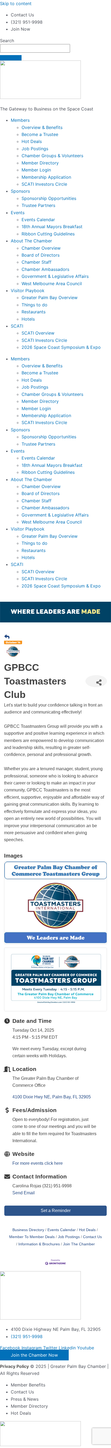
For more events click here (37, 1163)
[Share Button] (96, 681)
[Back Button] (6, 637)
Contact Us (92, 1237)
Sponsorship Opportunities (49, 198)
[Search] (11, 57)
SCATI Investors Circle (44, 184)
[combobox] (35, 48)
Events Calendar (38, 219)
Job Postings (35, 148)
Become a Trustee (40, 134)
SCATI (17, 326)
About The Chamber (31, 240)
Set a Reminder (56, 1210)
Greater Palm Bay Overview (50, 297)
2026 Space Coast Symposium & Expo (61, 347)
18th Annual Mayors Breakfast (52, 226)
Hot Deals (32, 141)
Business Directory (28, 1230)
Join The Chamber (79, 1244)
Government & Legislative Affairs (55, 276)
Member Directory (40, 163)
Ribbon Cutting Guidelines (48, 233)
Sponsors (20, 191)
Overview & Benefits (42, 127)
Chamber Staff (36, 262)
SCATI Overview (38, 333)
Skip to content (16, 3)
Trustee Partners (38, 205)
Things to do (34, 304)
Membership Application (46, 177)
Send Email (23, 1193)
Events (18, 212)
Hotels (28, 319)
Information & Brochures (39, 1244)
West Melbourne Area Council (52, 283)
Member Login (36, 170)
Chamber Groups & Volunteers (52, 155)
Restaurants (34, 311)
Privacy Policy (14, 1366)
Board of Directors (41, 255)
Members (20, 120)
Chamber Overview (41, 248)
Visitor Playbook (27, 290)
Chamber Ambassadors (45, 269)
